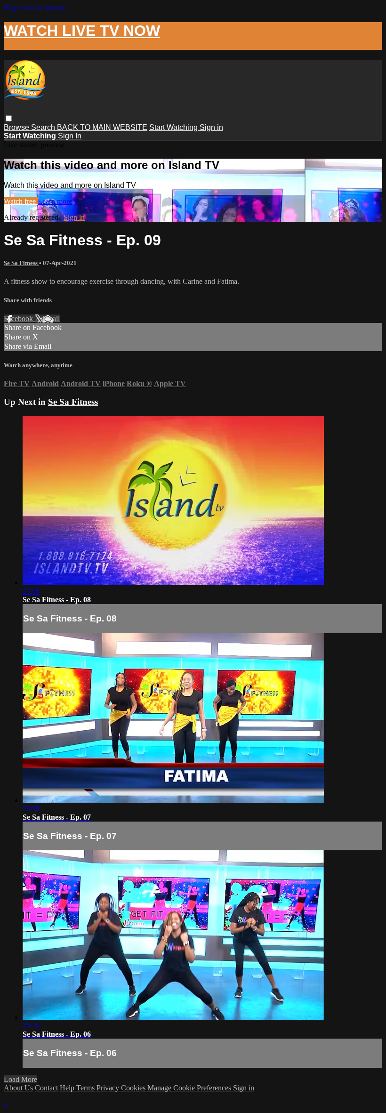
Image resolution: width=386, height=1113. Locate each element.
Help (68, 1088)
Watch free (21, 201)
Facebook (19, 319)
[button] (9, 118)
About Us (18, 1088)
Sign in (211, 127)
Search (44, 127)
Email (51, 319)
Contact (46, 1088)
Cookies (134, 1088)
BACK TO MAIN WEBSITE (102, 127)
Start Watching (174, 127)
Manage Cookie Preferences (190, 1088)
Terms (86, 1088)
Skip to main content (34, 8)
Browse (17, 127)
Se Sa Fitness (21, 262)
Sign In (69, 136)
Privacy (108, 1088)
